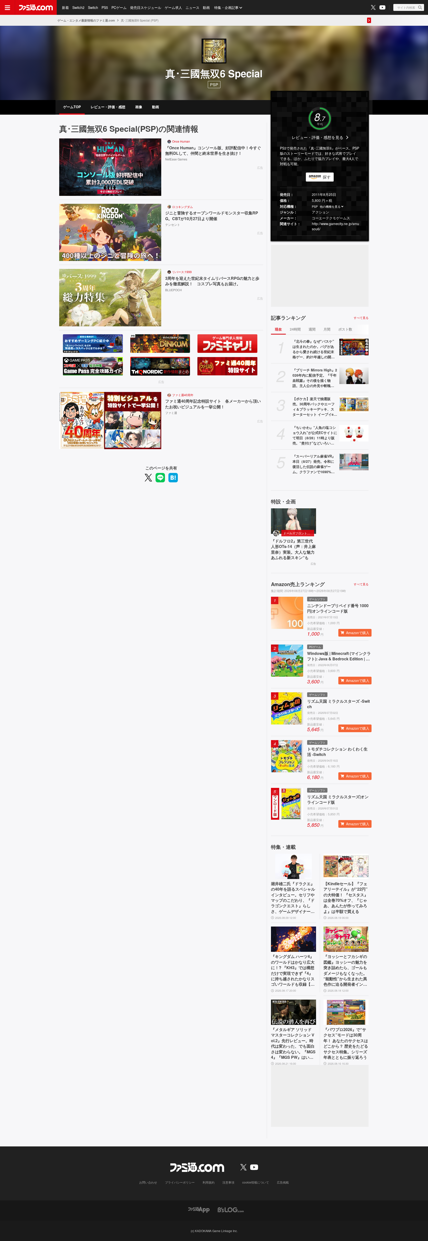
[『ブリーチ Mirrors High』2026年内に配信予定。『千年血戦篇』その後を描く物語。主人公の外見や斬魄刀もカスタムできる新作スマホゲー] (354, 375)
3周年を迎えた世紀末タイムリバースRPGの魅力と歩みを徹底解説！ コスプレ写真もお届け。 (212, 281)
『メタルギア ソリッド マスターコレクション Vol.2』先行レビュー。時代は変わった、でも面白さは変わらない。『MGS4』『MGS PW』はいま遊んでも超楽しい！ (293, 1043)
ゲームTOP (72, 106)
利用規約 (208, 1182)
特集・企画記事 (226, 7)
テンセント (172, 224)
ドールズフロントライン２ (298, 533)
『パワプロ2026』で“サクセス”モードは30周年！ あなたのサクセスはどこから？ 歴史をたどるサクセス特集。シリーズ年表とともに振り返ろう (345, 1043)
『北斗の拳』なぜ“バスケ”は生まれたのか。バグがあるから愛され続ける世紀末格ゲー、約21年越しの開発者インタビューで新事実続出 (314, 349)
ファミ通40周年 (182, 395)
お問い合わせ (148, 1182)
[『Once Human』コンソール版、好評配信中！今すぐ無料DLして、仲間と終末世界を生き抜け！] (110, 167)
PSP (315, 206)
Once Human (181, 141)
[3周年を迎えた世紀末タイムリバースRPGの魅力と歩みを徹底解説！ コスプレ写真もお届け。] (110, 297)
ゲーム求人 (173, 7)
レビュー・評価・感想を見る (317, 137)
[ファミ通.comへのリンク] (36, 7)
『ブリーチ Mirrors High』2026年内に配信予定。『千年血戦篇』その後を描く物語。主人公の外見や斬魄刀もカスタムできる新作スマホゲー (315, 377)
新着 (65, 7)
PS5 (105, 7)
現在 (278, 329)
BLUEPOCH (173, 290)
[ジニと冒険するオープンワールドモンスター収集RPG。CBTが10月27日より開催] (110, 232)
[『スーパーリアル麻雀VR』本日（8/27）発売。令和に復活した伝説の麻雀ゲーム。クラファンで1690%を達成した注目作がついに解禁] (354, 462)
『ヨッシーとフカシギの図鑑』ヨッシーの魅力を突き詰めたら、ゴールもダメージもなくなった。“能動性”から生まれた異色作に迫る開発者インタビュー (345, 970)
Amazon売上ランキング (298, 584)
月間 (326, 329)
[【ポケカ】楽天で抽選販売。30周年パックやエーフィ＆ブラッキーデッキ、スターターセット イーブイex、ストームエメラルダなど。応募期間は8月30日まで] (354, 404)
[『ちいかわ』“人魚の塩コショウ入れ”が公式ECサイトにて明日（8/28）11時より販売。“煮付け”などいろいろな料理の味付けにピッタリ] (354, 433)
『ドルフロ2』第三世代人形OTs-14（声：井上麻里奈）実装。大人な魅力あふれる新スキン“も (293, 549)
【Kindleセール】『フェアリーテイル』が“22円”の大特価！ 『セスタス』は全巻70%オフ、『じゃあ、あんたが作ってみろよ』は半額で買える (345, 897)
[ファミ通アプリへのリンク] (199, 1209)
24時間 (295, 329)
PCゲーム (119, 7)
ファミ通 (171, 413)
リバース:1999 (182, 272)
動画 (206, 7)
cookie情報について (255, 1182)
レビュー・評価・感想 (108, 106)
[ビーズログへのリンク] (231, 1209)
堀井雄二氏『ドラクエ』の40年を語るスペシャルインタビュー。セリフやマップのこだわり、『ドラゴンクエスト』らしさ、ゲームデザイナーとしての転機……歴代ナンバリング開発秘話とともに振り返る (293, 897)
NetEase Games (176, 159)
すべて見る (361, 317)
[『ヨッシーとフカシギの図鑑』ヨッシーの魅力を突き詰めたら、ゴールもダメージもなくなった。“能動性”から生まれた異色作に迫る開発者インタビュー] (346, 939)
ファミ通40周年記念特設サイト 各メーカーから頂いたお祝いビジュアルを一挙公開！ (213, 403)
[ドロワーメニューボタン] (7, 7)
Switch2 (78, 7)
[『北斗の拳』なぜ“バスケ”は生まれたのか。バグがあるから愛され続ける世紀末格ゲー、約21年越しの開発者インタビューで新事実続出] (354, 347)
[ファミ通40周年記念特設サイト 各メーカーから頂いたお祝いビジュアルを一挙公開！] (110, 420)
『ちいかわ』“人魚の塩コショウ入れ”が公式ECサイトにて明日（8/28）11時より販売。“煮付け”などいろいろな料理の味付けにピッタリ (315, 435)
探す (327, 177)
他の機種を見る (330, 206)
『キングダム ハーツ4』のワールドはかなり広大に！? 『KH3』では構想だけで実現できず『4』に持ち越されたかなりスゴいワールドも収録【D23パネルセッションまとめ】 (293, 970)
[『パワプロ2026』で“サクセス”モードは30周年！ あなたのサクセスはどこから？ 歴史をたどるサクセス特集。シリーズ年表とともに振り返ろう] (346, 1012)
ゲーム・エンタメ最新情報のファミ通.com (86, 20)
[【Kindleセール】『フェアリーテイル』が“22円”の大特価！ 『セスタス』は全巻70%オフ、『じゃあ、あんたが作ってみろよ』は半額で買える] (346, 866)
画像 (138, 106)
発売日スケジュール (145, 7)
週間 (312, 329)
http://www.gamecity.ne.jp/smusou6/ (335, 226)
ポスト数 (345, 329)
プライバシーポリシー (180, 1182)
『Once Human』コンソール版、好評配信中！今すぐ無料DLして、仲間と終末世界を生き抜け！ (213, 150)
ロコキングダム (182, 207)
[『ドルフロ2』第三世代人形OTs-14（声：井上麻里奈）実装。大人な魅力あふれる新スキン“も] (293, 521)
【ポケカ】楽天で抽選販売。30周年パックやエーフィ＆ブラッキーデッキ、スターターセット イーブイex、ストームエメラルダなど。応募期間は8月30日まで (315, 406)
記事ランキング (288, 318)
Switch (93, 7)
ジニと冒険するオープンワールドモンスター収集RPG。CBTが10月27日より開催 (211, 215)
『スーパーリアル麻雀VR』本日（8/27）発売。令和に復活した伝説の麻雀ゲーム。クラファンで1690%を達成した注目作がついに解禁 (314, 464)
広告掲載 (283, 1182)
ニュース (192, 7)
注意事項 (228, 1182)
